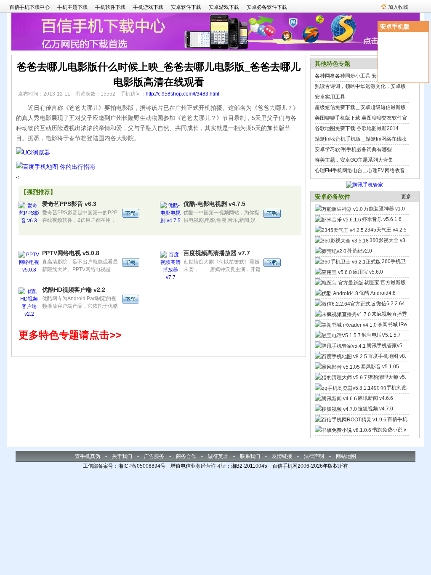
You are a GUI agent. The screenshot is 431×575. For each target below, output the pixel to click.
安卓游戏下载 (224, 7)
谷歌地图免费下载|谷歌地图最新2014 (357, 128)
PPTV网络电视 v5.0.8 (70, 253)
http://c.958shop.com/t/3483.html (182, 94)
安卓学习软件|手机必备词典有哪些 (353, 149)
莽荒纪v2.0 (359, 251)
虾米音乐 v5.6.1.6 (382, 219)
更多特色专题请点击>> (70, 335)
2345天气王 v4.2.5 (385, 230)
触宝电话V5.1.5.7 (381, 335)
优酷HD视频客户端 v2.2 (73, 289)
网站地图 (346, 456)
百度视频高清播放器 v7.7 (217, 253)
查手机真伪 (87, 456)
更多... (408, 197)
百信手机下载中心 (29, 7)
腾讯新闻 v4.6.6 (375, 398)
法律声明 (314, 456)
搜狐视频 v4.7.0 (375, 409)
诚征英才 (218, 456)
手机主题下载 (72, 7)
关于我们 (122, 456)
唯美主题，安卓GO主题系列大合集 (354, 160)
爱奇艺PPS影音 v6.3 (69, 203)
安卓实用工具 (330, 97)
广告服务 (154, 456)
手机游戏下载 (148, 7)
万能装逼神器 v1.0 (384, 209)
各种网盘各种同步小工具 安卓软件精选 (358, 76)
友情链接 (282, 456)
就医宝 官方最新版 (385, 282)
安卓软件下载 (186, 7)
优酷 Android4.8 (377, 293)
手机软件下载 (110, 7)
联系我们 (250, 456)
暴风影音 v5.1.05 (380, 367)
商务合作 (186, 456)
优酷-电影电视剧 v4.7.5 (214, 203)
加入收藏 (398, 7)
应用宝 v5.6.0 (368, 272)
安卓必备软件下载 (267, 7)
